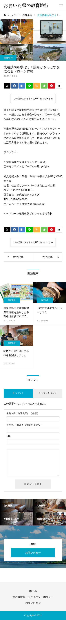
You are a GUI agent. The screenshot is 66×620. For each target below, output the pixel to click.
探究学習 (8, 58)
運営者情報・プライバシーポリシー (33, 596)
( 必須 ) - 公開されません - (24, 425)
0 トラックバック (47, 393)
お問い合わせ (33, 552)
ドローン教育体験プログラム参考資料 (30, 213)
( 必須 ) (22, 413)
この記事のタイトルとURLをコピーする (33, 98)
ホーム (33, 590)
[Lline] (29, 86)
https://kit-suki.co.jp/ (33, 203)
